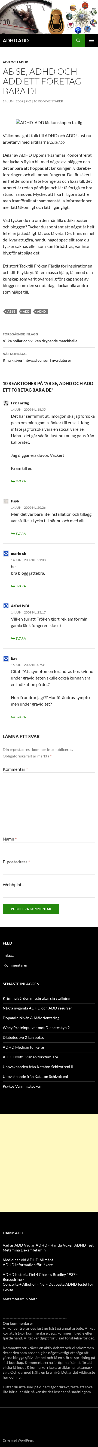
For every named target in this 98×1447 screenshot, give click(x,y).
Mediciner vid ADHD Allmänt (28, 1259)
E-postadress (16, 861)
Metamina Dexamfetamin (24, 1250)
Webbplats (13, 884)
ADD (26, 311)
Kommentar (15, 769)
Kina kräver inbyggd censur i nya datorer (37, 357)
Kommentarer (15, 965)
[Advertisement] (49, 1163)
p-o (28, 101)
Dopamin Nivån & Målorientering (31, 1017)
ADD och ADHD (15, 62)
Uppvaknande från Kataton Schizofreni (35, 1076)
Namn (10, 838)
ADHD (41, 311)
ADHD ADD (16, 40)
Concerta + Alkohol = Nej (24, 1284)
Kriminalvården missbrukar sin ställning (36, 998)
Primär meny (91, 40)
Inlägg (9, 955)
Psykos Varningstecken (22, 1086)
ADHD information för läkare (28, 1264)
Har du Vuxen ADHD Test (72, 1245)
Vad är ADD (57, 142)
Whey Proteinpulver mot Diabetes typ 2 (36, 1027)
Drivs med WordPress (18, 1440)
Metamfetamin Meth (20, 1299)
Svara (21, 481)
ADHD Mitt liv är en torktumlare (30, 1057)
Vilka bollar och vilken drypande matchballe (40, 337)
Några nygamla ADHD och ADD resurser (37, 1008)
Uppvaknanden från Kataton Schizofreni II (38, 1066)
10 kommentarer (48, 101)
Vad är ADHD (35, 1245)
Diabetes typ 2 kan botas (23, 1037)
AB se (11, 311)
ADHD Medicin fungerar (24, 1047)
